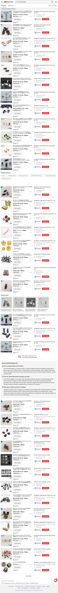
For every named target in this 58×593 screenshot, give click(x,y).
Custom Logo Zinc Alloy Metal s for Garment (22, 268)
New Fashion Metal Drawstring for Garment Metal (22, 401)
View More (28, 576)
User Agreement (25, 588)
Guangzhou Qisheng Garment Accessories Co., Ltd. (44, 12)
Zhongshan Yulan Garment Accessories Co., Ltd (45, 214)
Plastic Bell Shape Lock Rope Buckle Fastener (22, 106)
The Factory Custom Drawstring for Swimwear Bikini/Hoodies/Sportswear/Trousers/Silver (22, 342)
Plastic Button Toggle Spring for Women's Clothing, (21, 281)
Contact (38, 588)
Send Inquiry (17, 19)
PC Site (43, 586)
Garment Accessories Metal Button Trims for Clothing (22, 187)
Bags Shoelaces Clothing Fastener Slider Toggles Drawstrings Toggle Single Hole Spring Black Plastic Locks (22, 79)
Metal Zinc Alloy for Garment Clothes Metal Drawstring (22, 201)
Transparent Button (6, 175)
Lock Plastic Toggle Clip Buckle (22, 415)
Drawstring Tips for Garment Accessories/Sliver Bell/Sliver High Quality (22, 65)
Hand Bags (19, 562)
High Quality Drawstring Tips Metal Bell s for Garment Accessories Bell (22, 536)
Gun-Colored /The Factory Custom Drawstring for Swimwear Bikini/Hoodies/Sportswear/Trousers (22, 315)
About (19, 588)
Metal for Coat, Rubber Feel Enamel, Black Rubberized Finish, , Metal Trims (22, 25)
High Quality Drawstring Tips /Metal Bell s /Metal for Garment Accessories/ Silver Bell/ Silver (22, 12)
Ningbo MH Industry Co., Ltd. (41, 105)
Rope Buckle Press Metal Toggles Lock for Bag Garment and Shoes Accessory (22, 495)
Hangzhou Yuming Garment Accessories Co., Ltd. (45, 268)
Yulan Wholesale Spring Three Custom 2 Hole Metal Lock (22, 214)
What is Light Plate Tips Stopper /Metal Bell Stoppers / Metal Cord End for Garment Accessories (42, 310)
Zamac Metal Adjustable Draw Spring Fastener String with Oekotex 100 (22, 522)
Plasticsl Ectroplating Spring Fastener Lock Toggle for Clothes (22, 132)
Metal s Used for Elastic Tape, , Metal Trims (22, 442)
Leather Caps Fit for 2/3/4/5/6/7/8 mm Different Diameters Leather (22, 227)
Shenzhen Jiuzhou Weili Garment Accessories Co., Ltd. (42, 25)
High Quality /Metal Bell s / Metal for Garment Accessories (21, 92)
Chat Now (38, 19)
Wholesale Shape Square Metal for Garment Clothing (21, 509)
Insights (48, 586)
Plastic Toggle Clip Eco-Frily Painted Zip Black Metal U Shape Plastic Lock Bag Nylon (22, 468)
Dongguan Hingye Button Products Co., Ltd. (45, 38)
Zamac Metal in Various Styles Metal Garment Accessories (22, 38)
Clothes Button (26, 175)
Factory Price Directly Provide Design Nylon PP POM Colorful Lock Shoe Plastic (22, 549)
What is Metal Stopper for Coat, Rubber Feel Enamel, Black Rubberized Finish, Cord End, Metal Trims (6, 310)
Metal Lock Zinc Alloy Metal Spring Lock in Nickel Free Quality (22, 328)
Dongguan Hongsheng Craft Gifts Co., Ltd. (44, 132)
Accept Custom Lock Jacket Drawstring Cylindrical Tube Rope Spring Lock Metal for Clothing (22, 254)
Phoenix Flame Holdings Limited (42, 78)
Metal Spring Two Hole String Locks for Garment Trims (22, 52)
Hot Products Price (19, 586)
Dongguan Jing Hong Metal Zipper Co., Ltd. (44, 240)
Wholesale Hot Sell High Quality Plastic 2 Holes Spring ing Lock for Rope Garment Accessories (21, 455)
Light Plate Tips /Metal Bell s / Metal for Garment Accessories (22, 119)
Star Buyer (38, 586)
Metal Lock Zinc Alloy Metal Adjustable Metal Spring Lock (22, 428)
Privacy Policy (33, 588)
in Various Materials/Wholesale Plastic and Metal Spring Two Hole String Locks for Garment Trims (22, 159)
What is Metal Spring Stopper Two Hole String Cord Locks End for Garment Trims (18, 310)
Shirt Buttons (16, 175)
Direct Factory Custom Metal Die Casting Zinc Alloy (22, 241)
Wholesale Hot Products (30, 586)
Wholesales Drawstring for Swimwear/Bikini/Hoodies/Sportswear (22, 146)
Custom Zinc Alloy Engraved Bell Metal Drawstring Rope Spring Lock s (22, 482)
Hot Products (11, 586)
